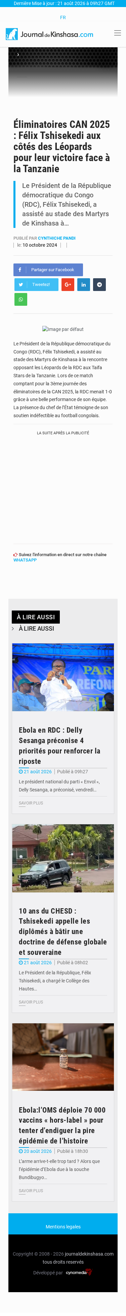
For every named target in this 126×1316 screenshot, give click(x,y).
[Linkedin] (83, 284)
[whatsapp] (20, 299)
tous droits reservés (63, 1262)
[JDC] (49, 33)
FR (63, 17)
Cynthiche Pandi (57, 238)
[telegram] (99, 284)
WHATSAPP (25, 560)
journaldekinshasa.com (89, 1254)
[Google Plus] (67, 284)
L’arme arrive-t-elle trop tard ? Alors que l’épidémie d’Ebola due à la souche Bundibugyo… (59, 1169)
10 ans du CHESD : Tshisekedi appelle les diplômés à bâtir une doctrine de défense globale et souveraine (63, 932)
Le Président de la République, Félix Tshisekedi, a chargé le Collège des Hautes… (55, 980)
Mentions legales (63, 1226)
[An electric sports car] (63, 677)
